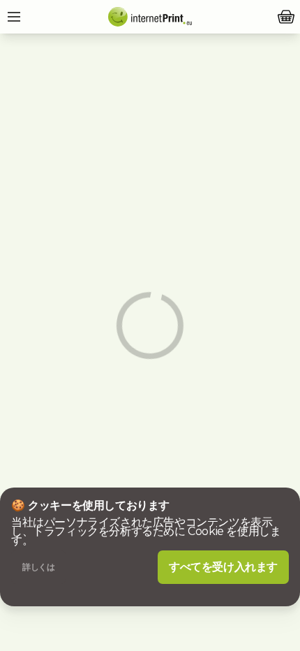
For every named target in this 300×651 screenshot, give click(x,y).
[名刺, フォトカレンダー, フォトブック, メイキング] (150, 17)
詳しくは (38, 567)
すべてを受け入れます (223, 566)
